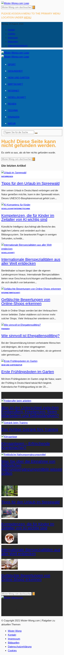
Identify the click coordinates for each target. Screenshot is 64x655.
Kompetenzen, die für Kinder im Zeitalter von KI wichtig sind (27, 218)
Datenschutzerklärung (18, 45)
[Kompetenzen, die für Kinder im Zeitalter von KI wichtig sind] (15, 204)
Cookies (11, 34)
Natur (12, 123)
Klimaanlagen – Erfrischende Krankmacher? (25, 446)
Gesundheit (15, 71)
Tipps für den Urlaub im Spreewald (30, 183)
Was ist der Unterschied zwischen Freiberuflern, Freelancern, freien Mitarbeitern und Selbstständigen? (30, 412)
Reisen (12, 103)
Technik (13, 110)
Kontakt (11, 30)
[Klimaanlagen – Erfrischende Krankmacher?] (9, 436)
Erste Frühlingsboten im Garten (27, 372)
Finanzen (13, 117)
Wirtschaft (15, 84)
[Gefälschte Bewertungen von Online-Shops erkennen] (31, 288)
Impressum (13, 38)
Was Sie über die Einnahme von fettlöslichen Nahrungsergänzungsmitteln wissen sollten (31, 467)
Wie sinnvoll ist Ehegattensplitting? (30, 336)
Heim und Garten (18, 77)
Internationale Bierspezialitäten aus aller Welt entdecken (30, 262)
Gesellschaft (17, 97)
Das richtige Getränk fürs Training (29, 429)
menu (27, 17)
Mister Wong (14, 630)
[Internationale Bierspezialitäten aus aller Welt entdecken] (32, 248)
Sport (12, 64)
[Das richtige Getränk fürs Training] (14, 422)
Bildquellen (13, 41)
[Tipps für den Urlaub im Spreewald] (13, 172)
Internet (13, 90)
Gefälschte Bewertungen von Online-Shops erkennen (25, 302)
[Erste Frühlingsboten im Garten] (19, 361)
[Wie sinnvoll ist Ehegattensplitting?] (21, 324)
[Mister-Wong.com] (15, 3)
